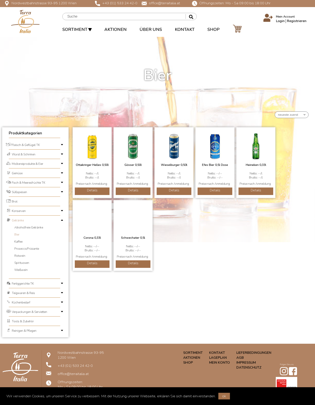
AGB (240, 357)
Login (280, 21)
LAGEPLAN (218, 357)
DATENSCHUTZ (248, 367)
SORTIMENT (75, 29)
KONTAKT (185, 29)
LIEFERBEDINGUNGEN (253, 352)
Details (92, 190)
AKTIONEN (115, 29)
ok (224, 396)
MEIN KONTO (219, 362)
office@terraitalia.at (164, 3)
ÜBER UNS (151, 29)
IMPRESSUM (246, 362)
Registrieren (296, 21)
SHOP (213, 29)
